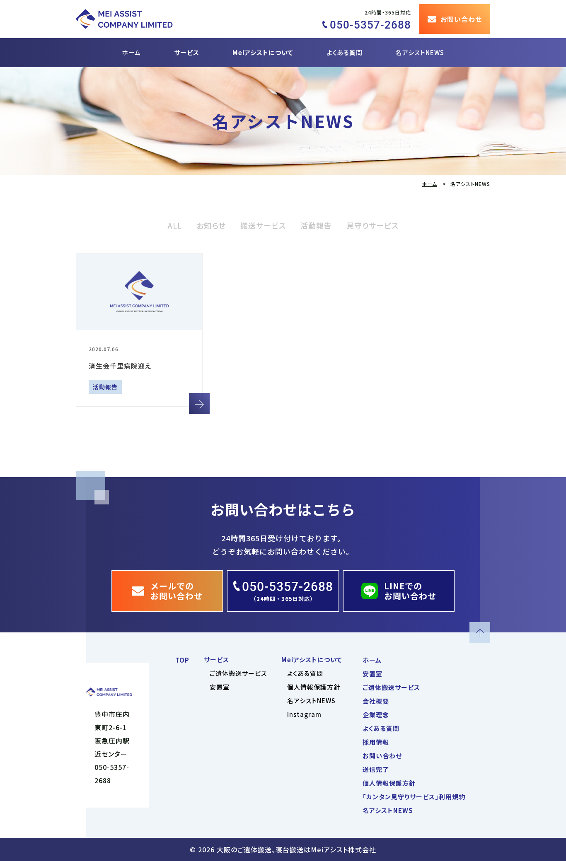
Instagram (304, 714)
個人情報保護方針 (313, 687)
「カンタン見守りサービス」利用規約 (414, 796)
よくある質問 (345, 52)
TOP (182, 660)
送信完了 (376, 769)
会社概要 (376, 701)
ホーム (131, 52)
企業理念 (376, 714)
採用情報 (376, 742)
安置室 (220, 687)
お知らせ (211, 225)
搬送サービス (263, 225)
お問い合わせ (382, 755)
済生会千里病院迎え (120, 366)
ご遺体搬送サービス (238, 673)
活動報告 (316, 225)
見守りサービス (372, 225)
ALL (175, 225)
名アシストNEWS (420, 52)
